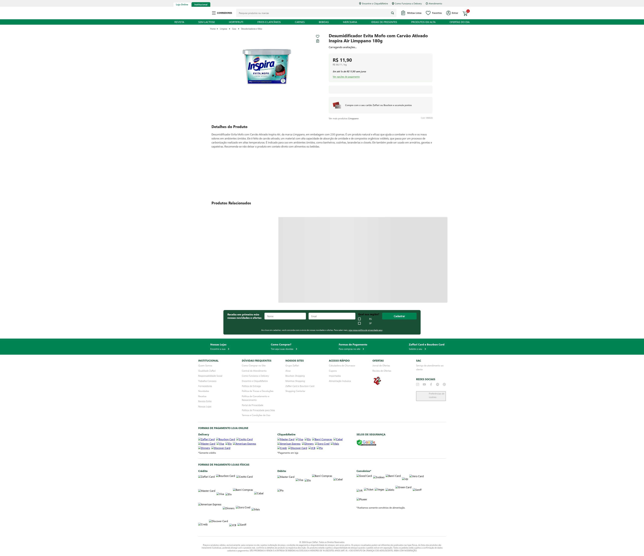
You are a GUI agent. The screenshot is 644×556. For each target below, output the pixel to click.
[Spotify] (437, 384)
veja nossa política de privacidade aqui (365, 330)
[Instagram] (417, 384)
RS (370, 319)
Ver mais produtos (344, 118)
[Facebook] (431, 384)
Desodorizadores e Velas (251, 28)
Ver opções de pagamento (346, 76)
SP (370, 323)
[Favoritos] (318, 36)
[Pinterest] (444, 384)
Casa (234, 28)
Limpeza (223, 28)
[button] (266, 67)
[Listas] (318, 41)
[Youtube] (424, 384)
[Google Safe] (366, 442)
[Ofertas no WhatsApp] (377, 384)
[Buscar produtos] (392, 13)
